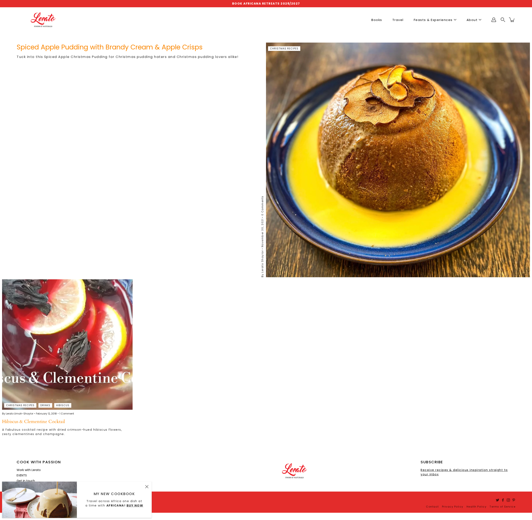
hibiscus (62, 405)
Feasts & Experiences (433, 20)
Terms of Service (502, 506)
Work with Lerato (29, 470)
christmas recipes (20, 405)
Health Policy (477, 506)
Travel (398, 20)
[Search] (503, 19)
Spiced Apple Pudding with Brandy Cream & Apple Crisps (110, 47)
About (472, 20)
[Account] (493, 19)
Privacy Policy (452, 506)
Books (376, 20)
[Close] (147, 487)
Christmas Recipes (284, 48)
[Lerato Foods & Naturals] (43, 19)
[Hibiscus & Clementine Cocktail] (67, 344)
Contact (432, 506)
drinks (45, 405)
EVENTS (22, 475)
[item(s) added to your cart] (512, 19)
